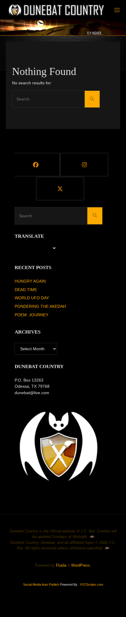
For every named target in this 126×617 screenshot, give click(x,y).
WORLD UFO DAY (32, 297)
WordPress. (81, 565)
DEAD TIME (26, 289)
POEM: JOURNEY (31, 314)
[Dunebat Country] (57, 10)
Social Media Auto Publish (41, 584)
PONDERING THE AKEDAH (40, 306)
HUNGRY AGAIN (30, 281)
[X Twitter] (60, 188)
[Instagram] (84, 164)
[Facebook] (36, 164)
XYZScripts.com (91, 584)
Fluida (60, 565)
